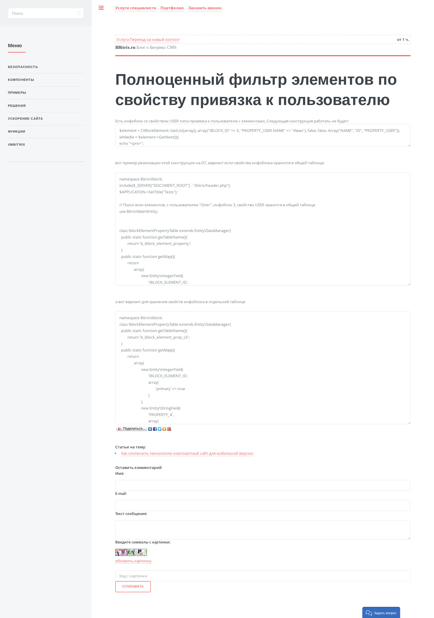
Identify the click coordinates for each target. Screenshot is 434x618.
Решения (17, 106)
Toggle (102, 13)
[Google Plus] (169, 428)
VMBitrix (16, 144)
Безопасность (23, 67)
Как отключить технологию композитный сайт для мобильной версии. (187, 453)
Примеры (17, 92)
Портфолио (172, 7)
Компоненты (21, 80)
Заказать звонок (205, 7)
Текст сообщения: (131, 513)
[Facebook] (155, 428)
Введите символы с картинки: (142, 542)
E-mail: (121, 493)
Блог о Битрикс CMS (146, 47)
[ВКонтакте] (150, 428)
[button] (381, 612)
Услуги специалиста (135, 7)
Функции (16, 131)
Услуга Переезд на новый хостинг (148, 39)
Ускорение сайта (25, 118)
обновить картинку (133, 560)
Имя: (119, 473)
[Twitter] (159, 428)
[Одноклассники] (164, 428)
